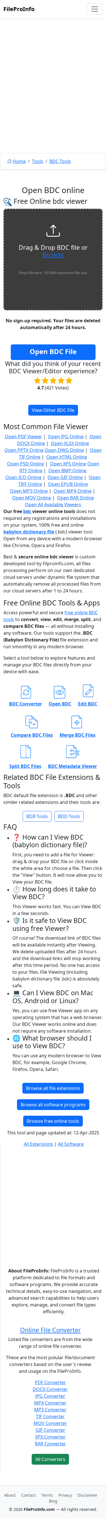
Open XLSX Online (70, 443)
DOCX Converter (50, 1389)
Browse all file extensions (53, 1088)
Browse (53, 254)
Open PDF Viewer (23, 436)
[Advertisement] (53, 98)
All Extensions (38, 1144)
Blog (53, 1501)
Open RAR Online (75, 498)
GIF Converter (50, 1430)
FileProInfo (18, 9)
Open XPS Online (68, 464)
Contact (28, 1495)
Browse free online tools (53, 1121)
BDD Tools (69, 816)
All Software (71, 1144)
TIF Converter (50, 1416)
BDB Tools (37, 816)
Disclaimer (87, 1495)
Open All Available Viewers (53, 504)
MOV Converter (50, 1423)
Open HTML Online (66, 457)
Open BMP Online (67, 470)
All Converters (50, 1459)
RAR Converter (50, 1444)
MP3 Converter (50, 1410)
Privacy (65, 1495)
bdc (27, 511)
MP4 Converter (50, 1403)
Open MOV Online (31, 498)
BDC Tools (60, 161)
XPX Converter (50, 1437)
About (10, 1495)
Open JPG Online (66, 436)
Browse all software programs (53, 1105)
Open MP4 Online (73, 491)
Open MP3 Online (29, 491)
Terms (47, 1495)
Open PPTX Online (24, 450)
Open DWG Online (64, 450)
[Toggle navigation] (95, 9)
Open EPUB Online (68, 484)
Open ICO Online (23, 477)
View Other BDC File (53, 410)
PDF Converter (50, 1382)
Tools (37, 161)
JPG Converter (50, 1396)
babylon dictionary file (28, 532)
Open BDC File (53, 351)
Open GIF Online (65, 477)
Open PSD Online (25, 464)
